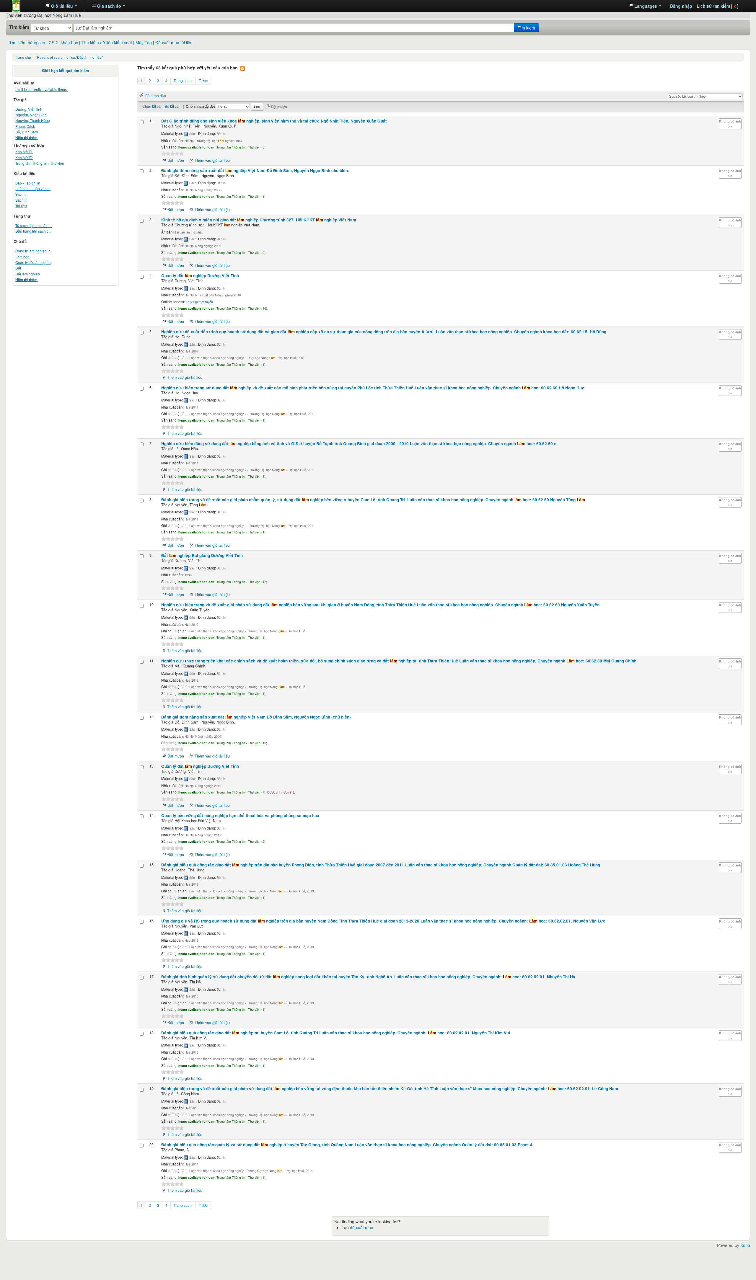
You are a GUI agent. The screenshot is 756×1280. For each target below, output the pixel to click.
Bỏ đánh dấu (155, 95)
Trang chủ (23, 57)
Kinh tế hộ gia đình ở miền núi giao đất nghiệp (258, 220)
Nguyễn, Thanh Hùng (32, 120)
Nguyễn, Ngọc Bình (31, 114)
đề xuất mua (361, 1227)
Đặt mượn (175, 160)
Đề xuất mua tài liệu (174, 42)
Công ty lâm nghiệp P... (33, 250)
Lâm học (22, 256)
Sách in (21, 194)
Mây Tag (144, 42)
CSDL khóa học (63, 42)
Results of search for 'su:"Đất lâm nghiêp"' (70, 57)
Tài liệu (21, 205)
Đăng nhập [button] (681, 6)
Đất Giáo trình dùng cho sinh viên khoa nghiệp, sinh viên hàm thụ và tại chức (274, 121)
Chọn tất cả (151, 106)
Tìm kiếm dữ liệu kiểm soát (107, 42)
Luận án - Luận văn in (32, 188)
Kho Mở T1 (24, 151)
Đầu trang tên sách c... (33, 231)
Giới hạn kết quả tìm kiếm (65, 70)
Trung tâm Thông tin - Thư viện (26, 6)
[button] (61, 6)
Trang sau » (183, 80)
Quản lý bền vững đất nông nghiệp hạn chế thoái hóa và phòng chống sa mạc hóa (240, 815)
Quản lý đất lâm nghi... (33, 262)
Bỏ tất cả (172, 106)
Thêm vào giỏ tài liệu (212, 160)
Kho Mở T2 (24, 157)
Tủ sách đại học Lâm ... (33, 225)
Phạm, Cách (25, 126)
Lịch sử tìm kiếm (713, 6)
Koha (745, 1245)
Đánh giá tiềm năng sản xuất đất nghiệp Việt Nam (255, 170)
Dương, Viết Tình (28, 109)
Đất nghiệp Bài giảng (202, 555)
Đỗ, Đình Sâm (26, 131)
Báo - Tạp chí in (27, 182)
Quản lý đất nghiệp (200, 275)
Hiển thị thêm (26, 137)
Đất (18, 267)
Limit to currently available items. (41, 89)
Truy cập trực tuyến (199, 302)
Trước (203, 80)
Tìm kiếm (19, 27)
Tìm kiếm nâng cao (27, 42)
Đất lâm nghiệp (27, 273)
